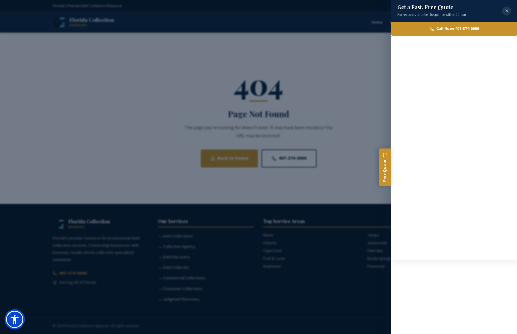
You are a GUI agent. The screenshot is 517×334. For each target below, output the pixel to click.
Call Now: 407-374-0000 (457, 29)
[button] (14, 319)
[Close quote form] (506, 11)
